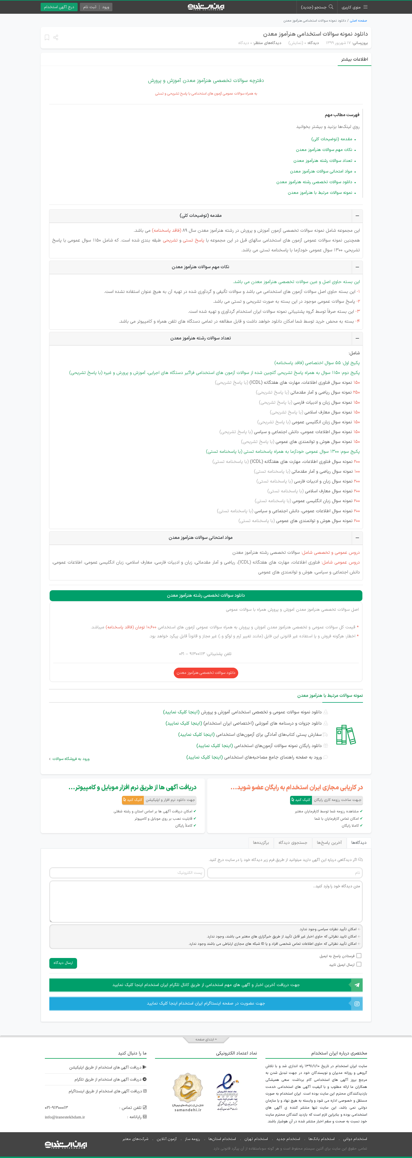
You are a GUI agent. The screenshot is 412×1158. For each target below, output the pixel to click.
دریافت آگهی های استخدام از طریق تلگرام (109, 1080)
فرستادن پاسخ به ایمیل (337, 956)
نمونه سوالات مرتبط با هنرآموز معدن (320, 193)
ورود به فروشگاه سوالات (70, 759)
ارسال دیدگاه (63, 963)
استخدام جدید (288, 1139)
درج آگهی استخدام (59, 7)
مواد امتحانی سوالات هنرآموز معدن (321, 171)
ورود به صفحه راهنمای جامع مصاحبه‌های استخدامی (254, 757)
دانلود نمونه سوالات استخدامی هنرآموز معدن (315, 34)
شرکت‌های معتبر (135, 1139)
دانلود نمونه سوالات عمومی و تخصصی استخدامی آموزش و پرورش (242, 712)
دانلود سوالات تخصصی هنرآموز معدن (206, 673)
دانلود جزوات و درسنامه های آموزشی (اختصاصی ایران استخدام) (244, 723)
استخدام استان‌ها (222, 1139)
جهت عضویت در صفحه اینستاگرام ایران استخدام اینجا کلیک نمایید (206, 1003)
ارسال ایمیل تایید (342, 965)
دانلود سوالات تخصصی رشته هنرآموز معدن (314, 182)
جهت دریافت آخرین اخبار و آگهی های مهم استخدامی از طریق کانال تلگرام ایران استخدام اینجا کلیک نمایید (206, 985)
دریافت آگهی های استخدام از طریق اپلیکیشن (106, 1067)
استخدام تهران (256, 1139)
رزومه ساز (192, 1139)
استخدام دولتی (355, 1139)
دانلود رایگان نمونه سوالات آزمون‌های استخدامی (259, 746)
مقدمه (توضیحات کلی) (331, 139)
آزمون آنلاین (167, 1139)
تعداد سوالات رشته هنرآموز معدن (322, 161)
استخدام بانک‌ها (322, 1139)
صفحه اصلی (358, 20)
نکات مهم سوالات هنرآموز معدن (324, 150)
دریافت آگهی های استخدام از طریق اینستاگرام (106, 1091)
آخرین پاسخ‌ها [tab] (329, 843)
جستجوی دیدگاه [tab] (293, 843)
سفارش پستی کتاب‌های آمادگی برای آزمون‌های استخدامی (250, 734)
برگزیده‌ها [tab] (261, 843)
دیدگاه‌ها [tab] (359, 843)
